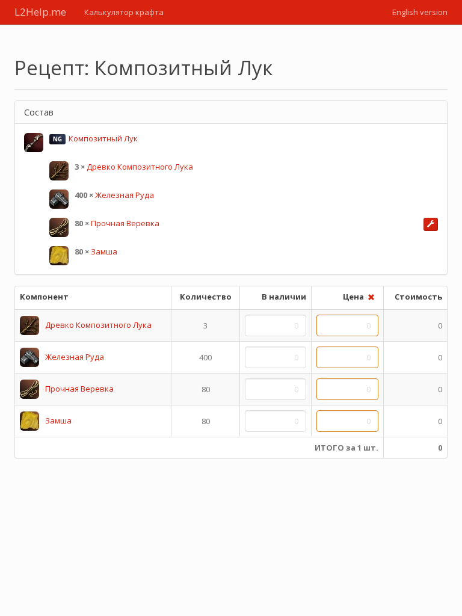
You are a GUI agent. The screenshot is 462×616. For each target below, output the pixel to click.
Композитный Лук (103, 138)
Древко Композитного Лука (140, 166)
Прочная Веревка (125, 223)
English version (420, 12)
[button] (431, 224)
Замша (104, 251)
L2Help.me (40, 12)
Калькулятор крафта (124, 12)
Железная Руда (124, 194)
